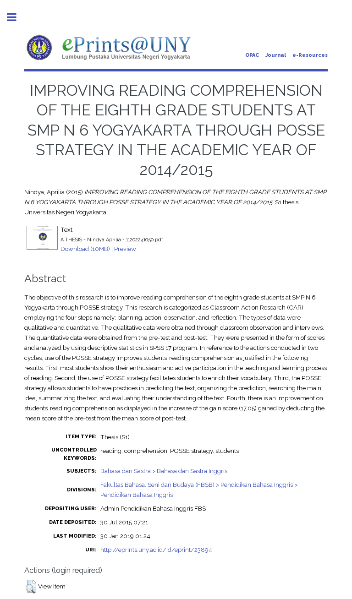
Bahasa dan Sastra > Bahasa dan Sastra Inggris (163, 470)
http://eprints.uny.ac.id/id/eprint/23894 (156, 549)
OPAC (252, 55)
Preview (125, 248)
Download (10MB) (85, 248)
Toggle (16, 17)
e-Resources (310, 55)
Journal (275, 55)
